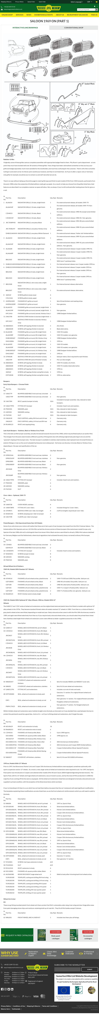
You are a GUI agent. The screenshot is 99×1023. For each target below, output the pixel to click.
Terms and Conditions (49, 1006)
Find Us (94, 15)
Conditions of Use (19, 1006)
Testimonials (16, 1009)
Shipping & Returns (6, 2)
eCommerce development (79, 1007)
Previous (22, 954)
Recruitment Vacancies (77, 15)
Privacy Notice (19, 2)
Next (97, 954)
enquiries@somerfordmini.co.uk (13, 9)
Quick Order (42, 2)
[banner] (42, 935)
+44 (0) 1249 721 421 (9, 7)
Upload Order (31, 2)
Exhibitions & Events (43, 15)
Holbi (89, 1007)
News (28, 15)
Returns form (5, 1009)
